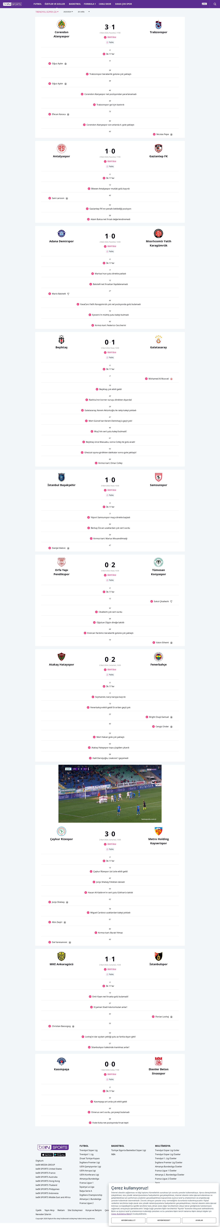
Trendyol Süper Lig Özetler (168, 1154)
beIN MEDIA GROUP (45, 1164)
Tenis (157, 1182)
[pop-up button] (153, 819)
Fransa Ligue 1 (86, 1182)
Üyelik (39, 1210)
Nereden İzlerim (43, 1214)
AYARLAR (199, 1220)
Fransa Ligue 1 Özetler (166, 1170)
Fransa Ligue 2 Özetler (166, 1178)
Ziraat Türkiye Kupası (90, 1158)
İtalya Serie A (86, 1191)
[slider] (110, 815)
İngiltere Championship (91, 1195)
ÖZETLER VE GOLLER (55, 4)
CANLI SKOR (105, 4)
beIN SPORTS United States (49, 1168)
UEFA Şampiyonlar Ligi (90, 1166)
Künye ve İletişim (94, 1210)
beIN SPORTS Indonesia (47, 1193)
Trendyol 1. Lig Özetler (166, 1158)
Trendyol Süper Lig (89, 1150)
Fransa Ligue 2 (86, 1203)
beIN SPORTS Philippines (47, 1189)
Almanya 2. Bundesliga (90, 1199)
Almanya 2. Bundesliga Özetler (169, 1174)
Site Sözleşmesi (75, 1210)
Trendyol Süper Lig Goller (167, 1150)
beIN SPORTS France (45, 1172)
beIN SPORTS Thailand (46, 1185)
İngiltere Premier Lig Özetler (168, 1162)
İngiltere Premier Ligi (90, 1162)
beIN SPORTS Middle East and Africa (53, 1197)
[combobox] (47, 12)
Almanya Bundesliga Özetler (168, 1166)
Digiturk (40, 1160)
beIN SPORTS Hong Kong (48, 1181)
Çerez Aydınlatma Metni (121, 1214)
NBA (113, 1154)
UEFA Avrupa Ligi (88, 1170)
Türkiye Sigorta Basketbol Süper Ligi (128, 1150)
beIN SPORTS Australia (46, 1177)
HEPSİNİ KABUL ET (128, 1220)
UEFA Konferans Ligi (89, 1174)
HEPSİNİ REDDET (163, 1220)
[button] (12, 4)
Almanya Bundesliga (89, 1178)
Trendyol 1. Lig (86, 1154)
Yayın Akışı (49, 1210)
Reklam (61, 1210)
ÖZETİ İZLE (111, 37)
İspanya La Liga (87, 1186)
